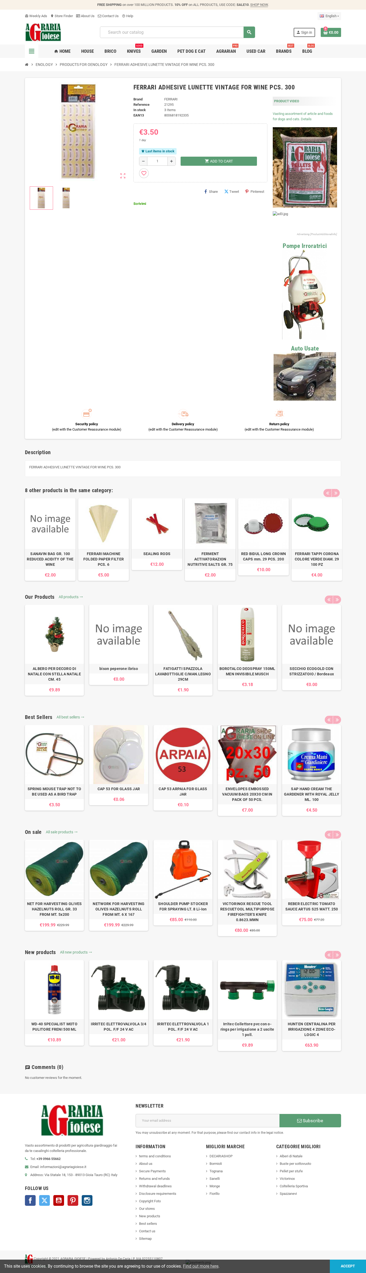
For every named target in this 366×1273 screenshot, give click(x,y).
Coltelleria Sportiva (294, 1186)
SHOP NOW (259, 5)
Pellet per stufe (291, 1171)
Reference (141, 105)
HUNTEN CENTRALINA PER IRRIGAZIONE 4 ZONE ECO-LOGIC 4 (312, 1029)
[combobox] (177, 32)
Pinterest (257, 192)
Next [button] (336, 493)
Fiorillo (214, 1194)
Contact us (147, 1231)
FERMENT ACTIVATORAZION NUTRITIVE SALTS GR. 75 (210, 559)
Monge (215, 1186)
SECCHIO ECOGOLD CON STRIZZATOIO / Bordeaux (311, 671)
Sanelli (215, 1179)
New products (149, 1216)
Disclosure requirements (157, 1194)
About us (145, 1164)
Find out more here (200, 1266)
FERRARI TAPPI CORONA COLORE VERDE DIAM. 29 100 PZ (317, 559)
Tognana (216, 1171)
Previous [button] (327, 493)
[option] (50, 539)
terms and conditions (155, 1156)
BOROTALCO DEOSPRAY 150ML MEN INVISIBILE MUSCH (247, 671)
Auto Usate (305, 348)
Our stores (147, 1209)
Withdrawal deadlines (155, 1186)
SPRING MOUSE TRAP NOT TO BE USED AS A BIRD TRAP (54, 791)
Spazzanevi (288, 1194)
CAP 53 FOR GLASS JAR (119, 789)
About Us (87, 16)
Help (127, 16)
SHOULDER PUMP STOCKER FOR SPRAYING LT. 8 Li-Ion (183, 906)
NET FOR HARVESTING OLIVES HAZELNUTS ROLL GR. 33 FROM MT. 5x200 (54, 909)
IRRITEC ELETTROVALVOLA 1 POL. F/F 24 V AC (183, 1026)
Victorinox (287, 1179)
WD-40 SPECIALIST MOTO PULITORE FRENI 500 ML (54, 1026)
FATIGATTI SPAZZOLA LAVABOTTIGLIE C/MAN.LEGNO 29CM (183, 673)
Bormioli (216, 1164)
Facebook (30, 1200)
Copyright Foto (150, 1201)
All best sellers (70, 717)
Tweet (234, 192)
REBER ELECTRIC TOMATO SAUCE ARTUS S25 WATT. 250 (311, 906)
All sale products (62, 832)
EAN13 (138, 115)
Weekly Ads (36, 16)
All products (71, 597)
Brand (138, 99)
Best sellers (148, 1224)
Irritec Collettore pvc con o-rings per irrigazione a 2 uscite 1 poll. (247, 1029)
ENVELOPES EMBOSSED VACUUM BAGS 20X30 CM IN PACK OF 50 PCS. (247, 794)
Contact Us (110, 16)
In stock (139, 110)
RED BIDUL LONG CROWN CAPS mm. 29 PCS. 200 (263, 556)
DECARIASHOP (221, 1156)
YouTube (58, 1200)
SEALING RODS (156, 554)
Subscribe (312, 1120)
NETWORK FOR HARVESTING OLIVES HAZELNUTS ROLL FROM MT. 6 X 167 (118, 909)
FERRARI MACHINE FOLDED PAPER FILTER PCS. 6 (103, 559)
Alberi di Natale (291, 1156)
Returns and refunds (154, 1179)
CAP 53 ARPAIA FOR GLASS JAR (183, 791)
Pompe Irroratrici (305, 246)
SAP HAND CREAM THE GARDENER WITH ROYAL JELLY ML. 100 (311, 794)
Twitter (44, 1200)
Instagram (87, 1200)
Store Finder (61, 16)
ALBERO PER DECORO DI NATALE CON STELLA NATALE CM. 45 (54, 673)
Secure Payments (152, 1171)
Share (213, 192)
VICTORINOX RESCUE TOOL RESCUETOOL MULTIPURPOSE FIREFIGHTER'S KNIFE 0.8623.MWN (247, 912)
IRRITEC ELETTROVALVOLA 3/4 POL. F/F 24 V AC (118, 1026)
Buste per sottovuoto (295, 1164)
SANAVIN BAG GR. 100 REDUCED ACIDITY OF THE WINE (50, 559)
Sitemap (145, 1239)
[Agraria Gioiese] (43, 32)
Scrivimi (139, 204)
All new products (76, 952)
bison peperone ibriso (118, 668)
